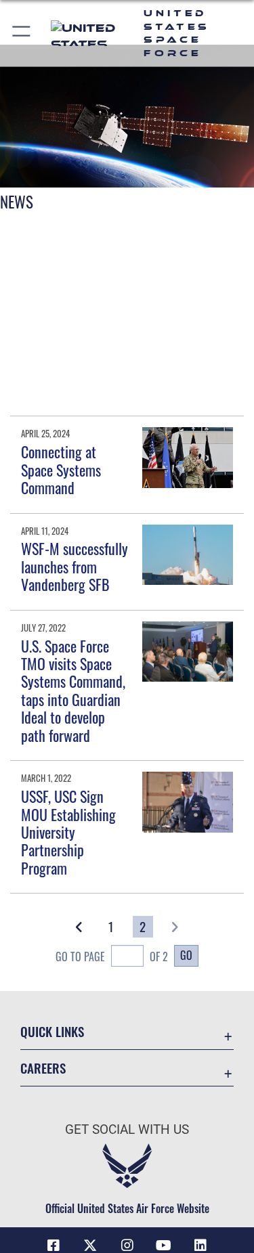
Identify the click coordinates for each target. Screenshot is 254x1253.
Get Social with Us (127, 1129)
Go (186, 955)
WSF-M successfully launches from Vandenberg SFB (74, 566)
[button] (22, 33)
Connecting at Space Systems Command (61, 469)
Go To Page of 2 (112, 956)
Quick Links (52, 1031)
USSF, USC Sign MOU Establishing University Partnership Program (68, 832)
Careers (43, 1068)
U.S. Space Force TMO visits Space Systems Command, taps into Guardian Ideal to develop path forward (73, 690)
